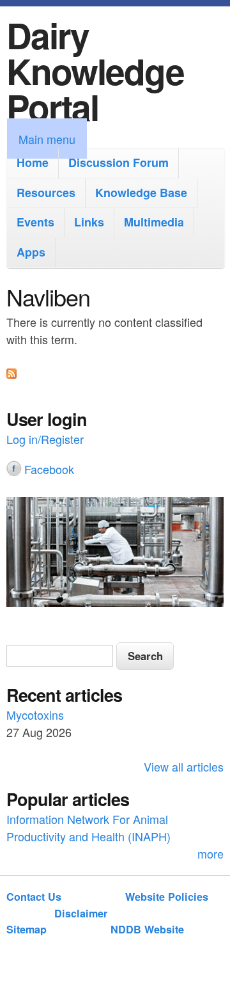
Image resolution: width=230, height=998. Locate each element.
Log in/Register (45, 439)
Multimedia (154, 222)
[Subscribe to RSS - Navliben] (11, 373)
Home (33, 162)
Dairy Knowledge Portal (95, 71)
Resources (46, 192)
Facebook (49, 469)
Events (35, 222)
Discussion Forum (118, 162)
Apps (31, 252)
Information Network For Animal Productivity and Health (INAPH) (88, 827)
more (210, 853)
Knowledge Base (141, 192)
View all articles (184, 766)
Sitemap (26, 929)
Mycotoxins (35, 714)
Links (89, 222)
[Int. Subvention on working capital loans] (115, 554)
